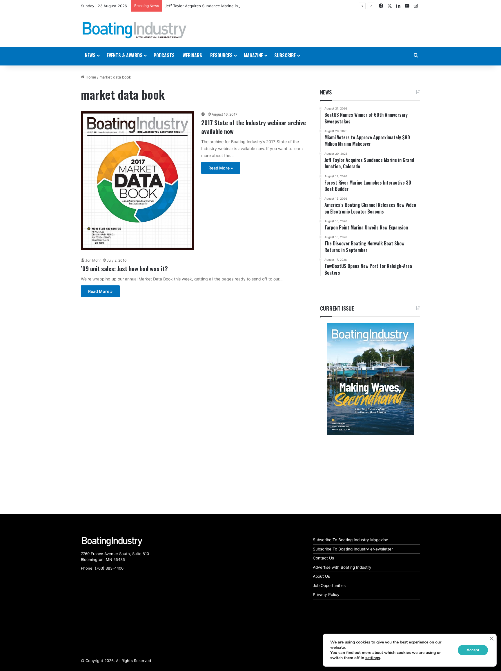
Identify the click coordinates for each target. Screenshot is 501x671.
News (326, 92)
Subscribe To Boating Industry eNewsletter (353, 549)
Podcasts (164, 55)
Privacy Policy (326, 594)
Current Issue (337, 308)
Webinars (192, 55)
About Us (321, 576)
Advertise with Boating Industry (342, 567)
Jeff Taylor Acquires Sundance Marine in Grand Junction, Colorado (225, 5)
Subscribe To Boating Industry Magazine (350, 539)
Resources (221, 55)
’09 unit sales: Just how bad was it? (124, 268)
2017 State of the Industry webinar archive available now (253, 126)
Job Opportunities (329, 585)
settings (372, 658)
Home (90, 77)
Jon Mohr (93, 260)
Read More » (220, 167)
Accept (472, 650)
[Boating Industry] (134, 30)
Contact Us (323, 558)
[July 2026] (370, 379)
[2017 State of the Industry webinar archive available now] (137, 180)
